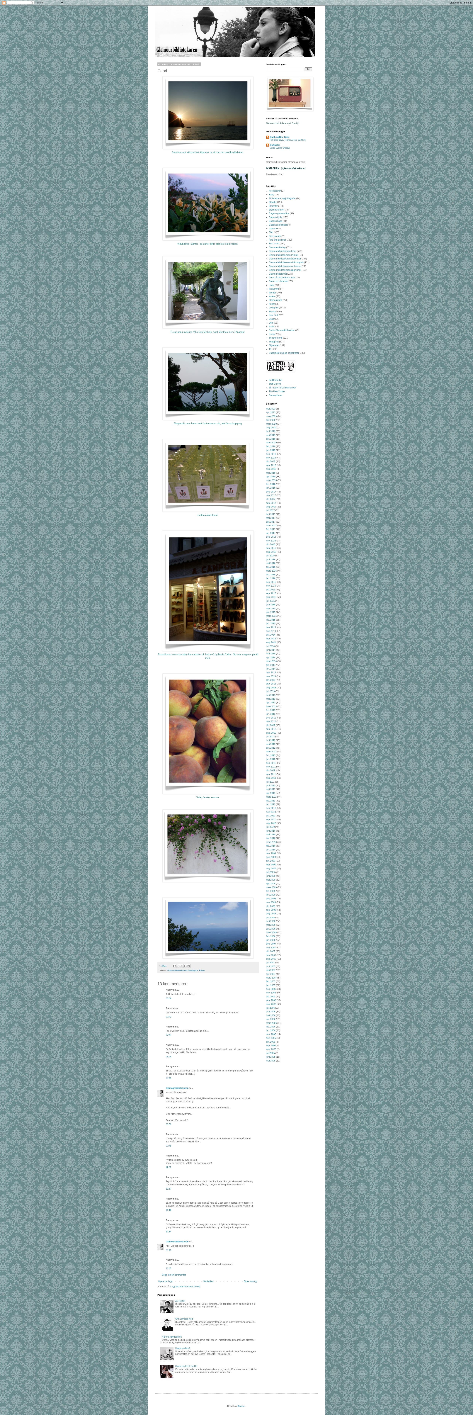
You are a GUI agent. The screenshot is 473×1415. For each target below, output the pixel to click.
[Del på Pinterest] (188, 966)
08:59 (168, 1124)
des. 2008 (271, 898)
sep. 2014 (271, 638)
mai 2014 (270, 653)
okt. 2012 (270, 725)
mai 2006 (270, 1015)
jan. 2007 (270, 985)
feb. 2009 (270, 891)
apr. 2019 (270, 439)
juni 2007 (270, 966)
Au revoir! (180, 1301)
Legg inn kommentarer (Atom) (185, 1286)
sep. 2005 (271, 1045)
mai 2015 (270, 608)
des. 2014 (271, 627)
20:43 (168, 1250)
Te (270, 349)
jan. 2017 (270, 533)
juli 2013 (270, 691)
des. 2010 (271, 808)
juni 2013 (270, 695)
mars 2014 (271, 661)
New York (273, 315)
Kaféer (272, 296)
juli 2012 (270, 736)
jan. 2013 (270, 714)
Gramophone (275, 395)
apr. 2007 (270, 974)
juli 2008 (270, 917)
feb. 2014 (270, 665)
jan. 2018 (270, 488)
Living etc (273, 307)
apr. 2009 (270, 883)
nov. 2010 (271, 812)
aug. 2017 (271, 506)
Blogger (241, 1406)
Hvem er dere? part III (186, 1366)
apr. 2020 (270, 420)
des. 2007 (271, 943)
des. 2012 (271, 717)
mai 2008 (270, 925)
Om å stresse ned (184, 1319)
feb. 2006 (270, 1026)
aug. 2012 (271, 733)
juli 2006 (270, 1008)
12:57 (168, 1189)
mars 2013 (271, 706)
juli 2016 (270, 555)
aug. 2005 (271, 1049)
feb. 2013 (270, 710)
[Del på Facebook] (185, 966)
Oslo (271, 323)
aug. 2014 (271, 642)
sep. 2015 (271, 593)
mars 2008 (271, 932)
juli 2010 (270, 827)
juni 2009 (270, 876)
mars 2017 (271, 525)
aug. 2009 (271, 868)
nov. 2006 (271, 992)
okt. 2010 (270, 815)
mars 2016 (271, 571)
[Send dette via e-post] (174, 966)
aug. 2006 (271, 1004)
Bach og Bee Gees (280, 137)
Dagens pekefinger (278, 225)
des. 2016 (271, 537)
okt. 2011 (270, 770)
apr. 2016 (270, 567)
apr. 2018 (270, 476)
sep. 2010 (271, 819)
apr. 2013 (270, 702)
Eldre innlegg (250, 1281)
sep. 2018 (271, 465)
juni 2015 (270, 604)
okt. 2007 (270, 951)
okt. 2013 (270, 680)
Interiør (272, 292)
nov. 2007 (271, 947)
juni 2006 (270, 1011)
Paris (271, 326)
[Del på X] (181, 966)
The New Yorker (277, 391)
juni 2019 (270, 431)
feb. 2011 (270, 800)
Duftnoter (275, 145)
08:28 (168, 1056)
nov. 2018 (271, 457)
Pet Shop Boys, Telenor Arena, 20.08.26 (288, 140)
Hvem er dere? (182, 1348)
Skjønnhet (274, 345)
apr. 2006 (270, 1019)
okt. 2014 (270, 634)
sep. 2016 (271, 548)
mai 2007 (270, 970)
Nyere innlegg (165, 1281)
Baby (271, 194)
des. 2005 (271, 1034)
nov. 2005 (271, 1038)
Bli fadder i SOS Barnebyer (282, 387)
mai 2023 (270, 408)
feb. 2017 (270, 529)
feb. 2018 (270, 484)
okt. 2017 (270, 499)
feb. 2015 (270, 620)
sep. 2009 (271, 864)
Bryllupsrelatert (276, 209)
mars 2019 (271, 442)
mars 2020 (271, 424)
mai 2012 (270, 744)
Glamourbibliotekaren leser (282, 251)
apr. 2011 (270, 793)
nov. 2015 (271, 586)
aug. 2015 (271, 597)
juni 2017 (270, 514)
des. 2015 (271, 582)
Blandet (273, 202)
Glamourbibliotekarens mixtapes (285, 266)
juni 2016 (270, 559)
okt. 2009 (270, 861)
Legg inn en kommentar (174, 1275)
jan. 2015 (270, 623)
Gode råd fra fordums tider (282, 277)
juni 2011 (270, 785)
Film (271, 232)
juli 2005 (270, 1053)
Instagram (274, 289)
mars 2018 (271, 480)
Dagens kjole (275, 217)
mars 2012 (271, 751)
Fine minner (275, 236)
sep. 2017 (271, 503)
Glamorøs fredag (277, 247)
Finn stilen (274, 243)
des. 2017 (271, 491)
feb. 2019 (270, 446)
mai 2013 (270, 699)
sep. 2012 (271, 729)
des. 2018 (271, 454)
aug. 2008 (271, 913)
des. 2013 (271, 672)
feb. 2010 (270, 846)
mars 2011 (271, 797)
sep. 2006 (271, 1000)
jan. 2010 (270, 849)
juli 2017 (270, 510)
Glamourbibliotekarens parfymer (285, 270)
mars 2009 (271, 887)
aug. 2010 (271, 823)
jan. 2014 (270, 668)
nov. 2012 (271, 721)
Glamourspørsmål (278, 274)
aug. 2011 (271, 778)
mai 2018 (270, 473)
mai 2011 (270, 789)
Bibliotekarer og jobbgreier (282, 198)
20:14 (168, 1231)
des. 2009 (271, 853)
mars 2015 (271, 616)
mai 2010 (270, 834)
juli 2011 (270, 782)
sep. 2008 (271, 910)
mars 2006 (271, 1023)
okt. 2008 (270, 906)
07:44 (168, 1035)
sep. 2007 (271, 955)
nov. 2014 (271, 631)
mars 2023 (271, 416)
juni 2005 (270, 1057)
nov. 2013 (271, 676)
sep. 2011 (271, 774)
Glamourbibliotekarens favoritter (285, 258)
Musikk (272, 311)
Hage (271, 285)
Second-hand (276, 338)
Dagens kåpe (275, 221)
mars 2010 (271, 842)
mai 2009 (270, 880)
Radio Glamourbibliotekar (282, 330)
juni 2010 (270, 831)
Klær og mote (275, 300)
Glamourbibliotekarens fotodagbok (182, 970)
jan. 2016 (270, 578)
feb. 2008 (270, 936)
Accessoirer (275, 191)
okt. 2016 (270, 544)
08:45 (168, 1078)
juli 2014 (270, 646)
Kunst (272, 304)
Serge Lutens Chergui (280, 148)
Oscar (272, 319)
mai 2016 (270, 563)
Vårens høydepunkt (172, 1337)
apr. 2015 (270, 612)
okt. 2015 (270, 589)
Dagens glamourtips (279, 213)
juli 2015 (270, 601)
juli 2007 (270, 962)
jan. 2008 (270, 940)
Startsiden (208, 1281)
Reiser (202, 970)
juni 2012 (270, 740)
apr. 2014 (270, 657)
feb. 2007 (270, 981)
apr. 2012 (270, 748)
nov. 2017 (271, 495)
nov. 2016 (271, 540)
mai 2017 (270, 518)
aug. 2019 (271, 427)
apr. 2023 (270, 412)
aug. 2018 (271, 469)
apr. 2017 (270, 522)
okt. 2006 (270, 996)
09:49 (168, 1146)
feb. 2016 (270, 574)
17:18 (168, 1210)
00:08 (168, 998)
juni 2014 (270, 650)
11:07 (168, 1167)
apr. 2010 (270, 838)
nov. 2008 (271, 902)
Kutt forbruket (275, 380)
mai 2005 (270, 1060)
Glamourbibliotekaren (177, 1088)
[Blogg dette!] (178, 966)
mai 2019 (270, 435)
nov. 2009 (271, 857)
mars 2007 (271, 977)
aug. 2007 (271, 959)
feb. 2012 (270, 755)
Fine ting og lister (277, 240)
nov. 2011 (271, 766)
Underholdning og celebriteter (284, 353)
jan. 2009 (270, 894)
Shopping (274, 341)
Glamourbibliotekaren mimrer (283, 255)
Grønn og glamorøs (278, 281)
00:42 (168, 1016)
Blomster (273, 206)
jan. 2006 (270, 1030)
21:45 (168, 1268)
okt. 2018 (270, 461)
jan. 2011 (270, 804)
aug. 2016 (271, 552)
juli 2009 (270, 872)
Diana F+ (273, 228)
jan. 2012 (270, 759)
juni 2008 (270, 921)
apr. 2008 (270, 929)
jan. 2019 (270, 450)
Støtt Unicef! (275, 384)
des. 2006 (271, 989)
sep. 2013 (271, 683)
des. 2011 (271, 763)
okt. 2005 (270, 1042)
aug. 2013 (271, 687)
